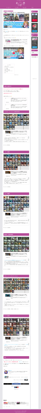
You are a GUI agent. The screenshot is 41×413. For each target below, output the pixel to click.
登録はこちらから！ (34, 20)
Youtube (6, 31)
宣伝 (5, 72)
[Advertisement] (16, 79)
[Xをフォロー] (9, 373)
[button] (25, 384)
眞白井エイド (10, 370)
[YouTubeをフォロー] (10, 373)
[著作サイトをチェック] (8, 373)
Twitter (16, 31)
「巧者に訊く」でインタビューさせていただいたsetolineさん (11, 344)
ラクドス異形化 (6, 71)
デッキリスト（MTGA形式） (7, 227)
